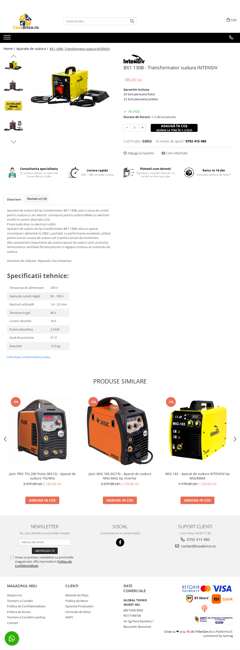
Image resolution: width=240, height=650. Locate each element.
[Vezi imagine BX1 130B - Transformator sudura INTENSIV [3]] (13, 125)
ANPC (69, 617)
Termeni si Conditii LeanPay (26, 617)
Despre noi (14, 595)
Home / (10, 48)
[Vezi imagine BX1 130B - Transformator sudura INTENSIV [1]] (13, 86)
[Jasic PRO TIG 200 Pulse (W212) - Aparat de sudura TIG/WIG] (42, 431)
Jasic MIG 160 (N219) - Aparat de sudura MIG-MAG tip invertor (120, 476)
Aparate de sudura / (32, 48)
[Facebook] (120, 542)
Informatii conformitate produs (29, 357)
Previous (13, 57)
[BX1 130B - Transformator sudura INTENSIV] (71, 91)
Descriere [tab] (14, 199)
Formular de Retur (78, 612)
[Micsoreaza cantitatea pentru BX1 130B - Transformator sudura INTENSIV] (127, 127)
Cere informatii (176, 153)
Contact (12, 623)
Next (13, 141)
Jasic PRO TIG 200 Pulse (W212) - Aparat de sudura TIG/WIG (42, 476)
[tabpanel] (71, 91)
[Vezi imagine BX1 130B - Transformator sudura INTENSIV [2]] (13, 105)
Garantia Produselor (79, 606)
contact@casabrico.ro (198, 546)
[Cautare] (132, 21)
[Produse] (8, 38)
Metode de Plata (76, 595)
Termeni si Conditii (20, 601)
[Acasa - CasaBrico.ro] (27, 21)
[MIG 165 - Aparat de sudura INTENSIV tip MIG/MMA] (197, 431)
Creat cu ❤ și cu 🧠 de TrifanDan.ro (188, 631)
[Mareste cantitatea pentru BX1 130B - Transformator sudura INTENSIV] (142, 127)
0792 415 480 (198, 539)
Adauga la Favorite (140, 153)
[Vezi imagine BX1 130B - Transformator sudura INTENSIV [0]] (13, 66)
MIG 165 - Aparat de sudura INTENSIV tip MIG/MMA (197, 476)
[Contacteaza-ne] (231, 37)
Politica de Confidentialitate (26, 606)
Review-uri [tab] (37, 199)
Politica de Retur (76, 601)
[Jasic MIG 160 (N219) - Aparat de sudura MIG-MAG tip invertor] (120, 431)
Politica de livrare (19, 612)
